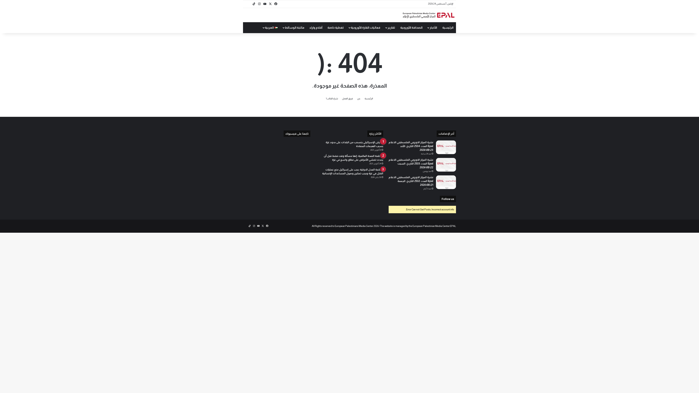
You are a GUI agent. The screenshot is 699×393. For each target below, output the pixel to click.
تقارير (391, 27)
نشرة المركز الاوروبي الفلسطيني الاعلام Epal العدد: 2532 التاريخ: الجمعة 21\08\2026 (411, 181)
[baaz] (248, 4)
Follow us (448, 199)
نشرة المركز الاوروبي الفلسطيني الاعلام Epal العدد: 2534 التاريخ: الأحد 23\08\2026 (411, 146)
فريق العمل (347, 98)
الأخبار (433, 27)
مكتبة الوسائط (294, 27)
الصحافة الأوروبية (411, 27)
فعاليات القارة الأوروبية (365, 27)
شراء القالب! (332, 98)
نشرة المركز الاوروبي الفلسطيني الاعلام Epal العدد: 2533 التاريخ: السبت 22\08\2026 (411, 163)
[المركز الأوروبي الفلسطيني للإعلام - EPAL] (428, 15)
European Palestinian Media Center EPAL (434, 226)
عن (358, 98)
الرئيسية (447, 27)
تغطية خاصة (335, 27)
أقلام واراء (316, 27)
